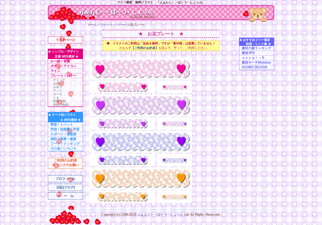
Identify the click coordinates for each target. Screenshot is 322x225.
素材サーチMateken (256, 62)
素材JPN (248, 53)
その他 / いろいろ (63, 148)
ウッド (57, 90)
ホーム (92, 24)
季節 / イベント (62, 124)
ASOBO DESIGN (254, 67)
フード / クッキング (65, 144)
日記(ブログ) (65, 187)
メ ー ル (65, 196)
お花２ (57, 87)
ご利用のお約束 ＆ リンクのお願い (65, 162)
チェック (59, 80)
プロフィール (65, 179)
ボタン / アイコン (63, 66)
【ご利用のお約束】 (144, 48)
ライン (55, 71)
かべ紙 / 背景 (60, 61)
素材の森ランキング (256, 48)
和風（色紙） (62, 104)
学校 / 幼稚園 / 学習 (65, 129)
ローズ (57, 94)
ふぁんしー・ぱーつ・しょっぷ (160, 214)
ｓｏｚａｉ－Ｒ (253, 58)
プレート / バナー (63, 75)
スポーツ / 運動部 (63, 134)
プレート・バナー (112, 24)
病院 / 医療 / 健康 (63, 139)
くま (56, 97)
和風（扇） (60, 101)
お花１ (57, 83)
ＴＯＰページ (65, 40)
